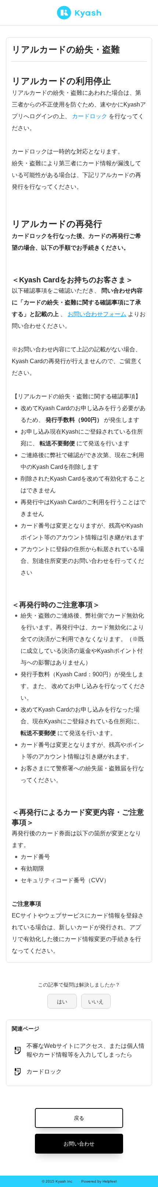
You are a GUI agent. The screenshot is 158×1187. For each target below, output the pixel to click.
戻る (79, 1118)
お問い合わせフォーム (97, 314)
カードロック (89, 116)
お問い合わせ (79, 1144)
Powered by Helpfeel (98, 1181)
